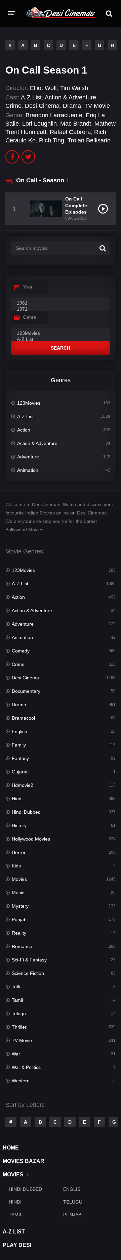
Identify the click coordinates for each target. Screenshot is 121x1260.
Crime (13, 105)
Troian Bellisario (89, 140)
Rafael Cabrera (70, 132)
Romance (22, 946)
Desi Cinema (42, 105)
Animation (27, 470)
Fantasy (20, 758)
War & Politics (26, 1067)
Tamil (17, 1000)
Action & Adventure (70, 97)
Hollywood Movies (31, 839)
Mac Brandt (75, 123)
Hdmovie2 (22, 785)
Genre (29, 317)
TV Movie (97, 105)
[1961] (60, 303)
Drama (72, 105)
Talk (16, 986)
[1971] (60, 309)
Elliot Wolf (43, 88)
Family (19, 745)
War (16, 1053)
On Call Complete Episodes (76, 205)
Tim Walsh (74, 88)
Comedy (21, 651)
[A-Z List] (60, 339)
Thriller (19, 1027)
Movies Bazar (23, 1161)
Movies (19, 879)
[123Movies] (60, 333)
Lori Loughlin (39, 123)
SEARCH (60, 348)
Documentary (26, 691)
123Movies (28, 403)
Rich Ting (51, 140)
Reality (19, 933)
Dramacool (23, 718)
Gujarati (20, 771)
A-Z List (31, 97)
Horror (19, 852)
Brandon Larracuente (54, 115)
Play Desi (17, 1245)
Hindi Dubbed (26, 812)
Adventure (28, 456)
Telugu (19, 1013)
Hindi (17, 798)
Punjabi (20, 919)
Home (11, 1148)
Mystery (20, 906)
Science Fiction (28, 973)
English (19, 731)
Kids (16, 865)
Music (18, 892)
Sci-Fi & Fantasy (29, 959)
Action (23, 430)
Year (28, 286)
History (19, 825)
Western (21, 1080)
